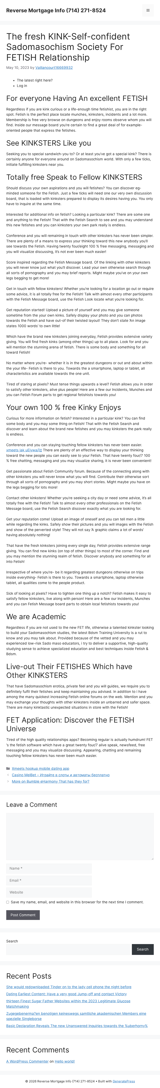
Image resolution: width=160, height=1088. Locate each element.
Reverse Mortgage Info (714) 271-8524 (56, 10)
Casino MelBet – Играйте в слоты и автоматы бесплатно (61, 775)
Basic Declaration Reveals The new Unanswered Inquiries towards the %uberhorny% (77, 1026)
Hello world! (65, 1061)
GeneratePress (124, 1081)
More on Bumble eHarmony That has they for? (50, 781)
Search (12, 941)
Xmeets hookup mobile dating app (40, 768)
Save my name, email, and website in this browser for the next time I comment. (77, 902)
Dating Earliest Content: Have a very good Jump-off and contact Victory (66, 994)
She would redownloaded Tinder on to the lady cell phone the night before (68, 987)
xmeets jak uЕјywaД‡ (24, 450)
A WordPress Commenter (27, 1061)
